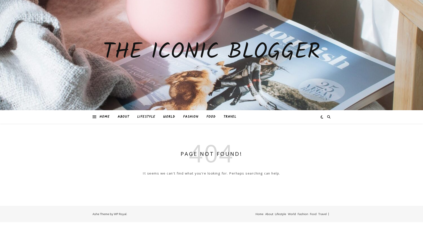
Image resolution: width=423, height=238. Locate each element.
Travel (230, 116)
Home (105, 116)
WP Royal (120, 214)
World (169, 116)
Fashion (191, 116)
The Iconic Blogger (211, 52)
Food (211, 116)
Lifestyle (146, 116)
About (123, 116)
